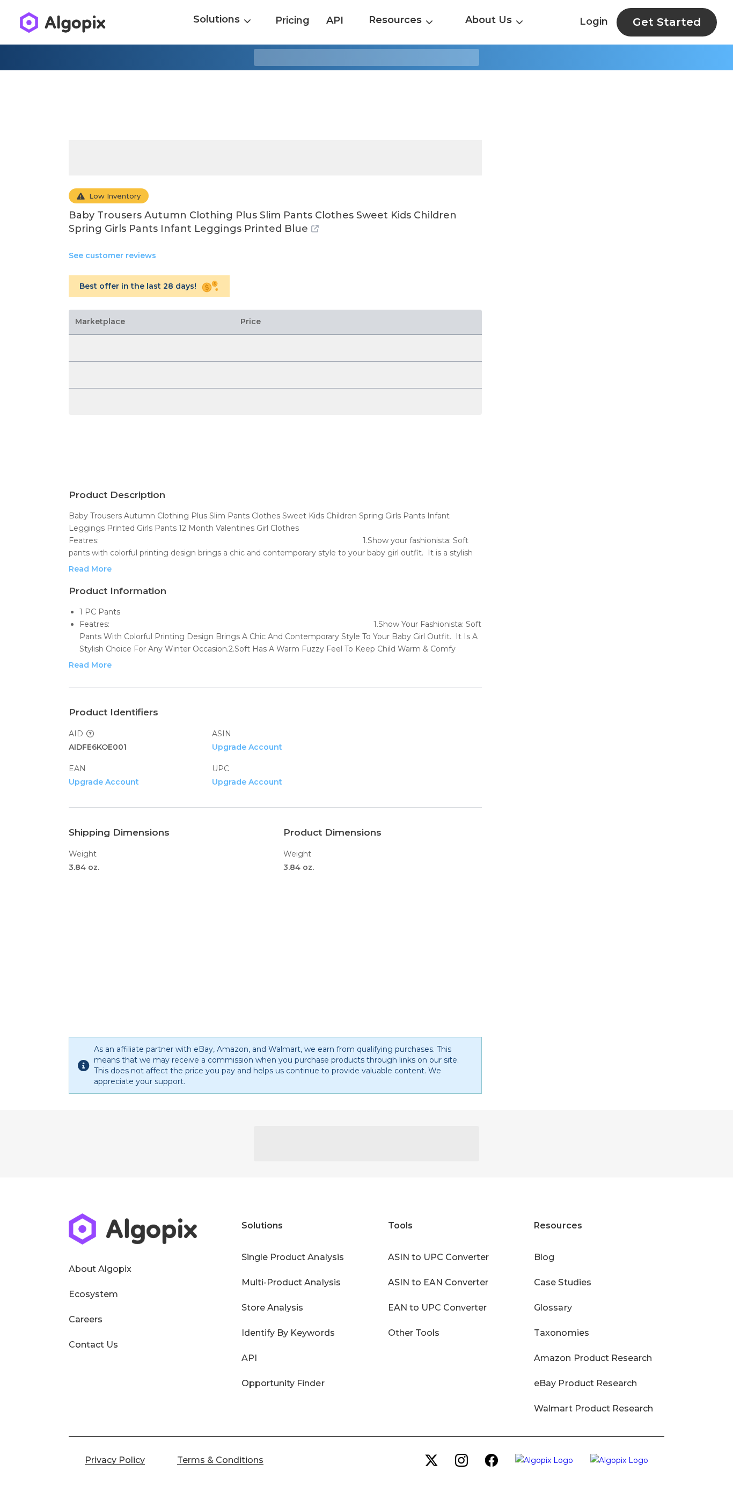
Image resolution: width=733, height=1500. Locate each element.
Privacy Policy (115, 1460)
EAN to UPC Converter (437, 1308)
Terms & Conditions (220, 1460)
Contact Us (93, 1345)
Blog (544, 1257)
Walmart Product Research (593, 1408)
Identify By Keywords (288, 1333)
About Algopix (100, 1269)
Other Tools (413, 1333)
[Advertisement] (366, 105)
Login (594, 21)
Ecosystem (93, 1294)
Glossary (552, 1308)
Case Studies (562, 1282)
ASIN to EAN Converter (438, 1282)
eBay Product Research (585, 1383)
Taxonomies (561, 1333)
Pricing (292, 20)
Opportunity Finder (283, 1383)
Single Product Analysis (292, 1257)
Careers (85, 1319)
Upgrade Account (247, 747)
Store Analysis (272, 1308)
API (334, 20)
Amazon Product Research (593, 1358)
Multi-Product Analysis (291, 1282)
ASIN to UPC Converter (438, 1257)
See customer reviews (112, 255)
